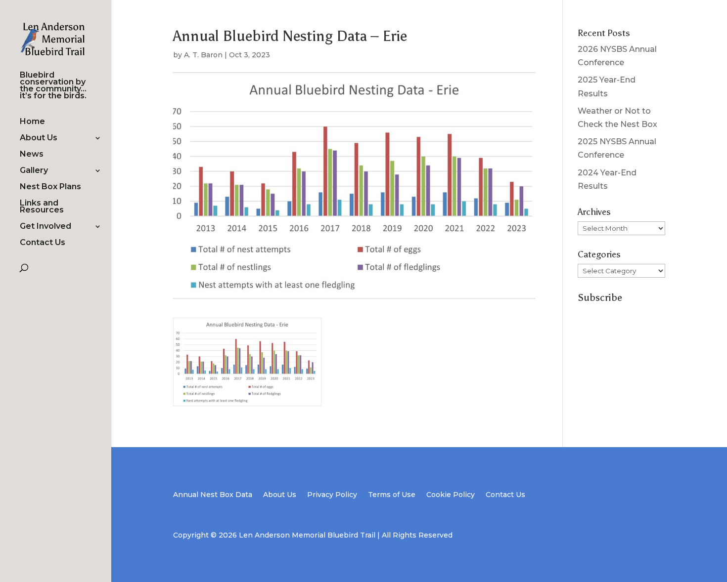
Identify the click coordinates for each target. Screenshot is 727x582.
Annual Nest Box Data (212, 495)
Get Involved (45, 227)
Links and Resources (42, 207)
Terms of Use (391, 495)
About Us (38, 138)
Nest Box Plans (50, 187)
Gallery (34, 171)
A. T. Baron (203, 54)
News (32, 155)
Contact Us (42, 243)
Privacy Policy (332, 495)
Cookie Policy (450, 495)
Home (32, 122)
